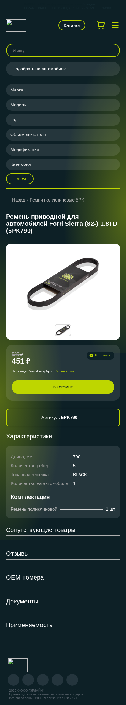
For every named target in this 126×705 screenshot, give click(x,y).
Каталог (72, 25)
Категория (20, 164)
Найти (19, 178)
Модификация (24, 149)
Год (13, 119)
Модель (18, 104)
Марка (16, 89)
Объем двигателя (28, 134)
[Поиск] (112, 50)
